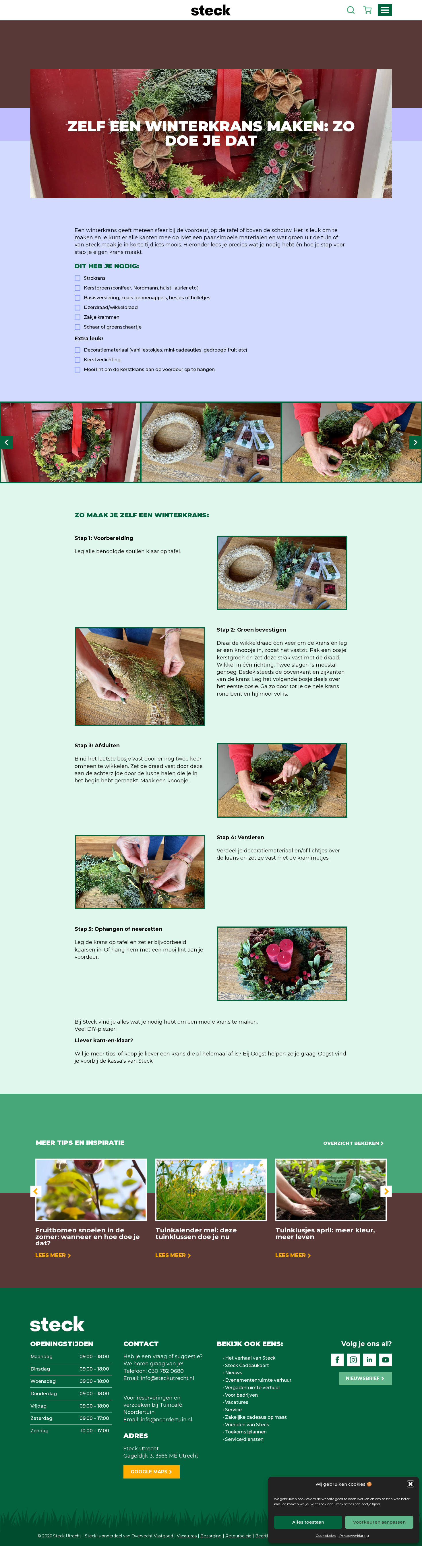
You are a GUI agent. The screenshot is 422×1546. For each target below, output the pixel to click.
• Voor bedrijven (240, 1395)
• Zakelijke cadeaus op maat (254, 1417)
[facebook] (337, 1360)
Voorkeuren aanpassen (379, 1522)
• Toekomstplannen (244, 1432)
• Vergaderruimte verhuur (251, 1387)
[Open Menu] (385, 10)
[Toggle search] (350, 10)
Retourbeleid (238, 1536)
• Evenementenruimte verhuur (256, 1380)
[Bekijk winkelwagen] (367, 10)
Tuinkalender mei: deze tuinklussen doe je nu (196, 1233)
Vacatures (187, 1536)
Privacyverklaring (354, 1535)
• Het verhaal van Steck (248, 1358)
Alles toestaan (308, 1522)
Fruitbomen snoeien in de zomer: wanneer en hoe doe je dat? (87, 1236)
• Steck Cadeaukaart (245, 1365)
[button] (410, 1484)
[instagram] (353, 1360)
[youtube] (385, 1360)
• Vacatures (235, 1402)
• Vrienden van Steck (245, 1425)
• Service (232, 1410)
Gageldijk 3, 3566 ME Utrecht (160, 1456)
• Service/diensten (243, 1439)
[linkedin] (369, 1360)
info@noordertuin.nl (166, 1419)
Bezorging (211, 1536)
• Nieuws (232, 1373)
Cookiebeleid (326, 1535)
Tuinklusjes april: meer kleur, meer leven (325, 1233)
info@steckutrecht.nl (167, 1378)
